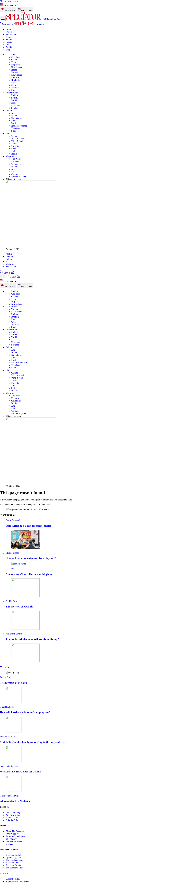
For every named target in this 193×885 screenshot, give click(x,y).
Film (13, 120)
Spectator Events (13, 865)
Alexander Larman (14, 634)
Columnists (16, 164)
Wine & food (17, 141)
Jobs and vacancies (14, 841)
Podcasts (9, 37)
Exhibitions (16, 118)
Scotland (15, 108)
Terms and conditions (15, 836)
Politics (14, 54)
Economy (15, 105)
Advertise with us (13, 815)
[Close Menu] (2, 276)
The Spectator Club (14, 867)
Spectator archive (13, 862)
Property (15, 146)
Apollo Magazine (13, 857)
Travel (14, 143)
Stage (13, 131)
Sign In (55, 19)
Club (8, 44)
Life (7, 133)
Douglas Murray (7, 736)
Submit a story (12, 817)
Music (14, 123)
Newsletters (11, 34)
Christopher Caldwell (9, 796)
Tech (13, 62)
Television (15, 128)
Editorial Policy (12, 820)
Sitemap (9, 844)
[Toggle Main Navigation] (3, 18)
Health (14, 154)
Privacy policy (12, 834)
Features (15, 161)
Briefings (10, 39)
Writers (9, 32)
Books (14, 115)
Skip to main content (9, 1)
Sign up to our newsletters (17, 881)
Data (13, 103)
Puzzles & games (19, 176)
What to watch (17, 138)
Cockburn (15, 57)
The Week (15, 159)
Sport (13, 148)
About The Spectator (15, 831)
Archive (9, 47)
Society (14, 98)
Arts (13, 113)
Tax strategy (11, 839)
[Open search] (1, 273)
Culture (14, 59)
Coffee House (12, 92)
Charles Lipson (12, 553)
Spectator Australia (14, 855)
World (14, 100)
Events (9, 42)
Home (8, 29)
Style (13, 151)
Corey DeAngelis (13, 520)
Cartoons (15, 174)
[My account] (61, 19)
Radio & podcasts (19, 126)
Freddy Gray (11, 601)
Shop (8, 49)
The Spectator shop (14, 860)
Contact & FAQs (13, 812)
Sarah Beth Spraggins (9, 766)
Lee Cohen (11, 568)
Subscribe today (13, 879)
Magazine (15, 64)
